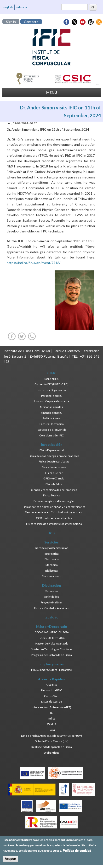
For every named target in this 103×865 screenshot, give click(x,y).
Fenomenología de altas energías (54, 501)
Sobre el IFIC (51, 378)
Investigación (51, 444)
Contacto (31, 22)
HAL (51, 713)
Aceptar (10, 858)
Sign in (11, 22)
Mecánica (52, 564)
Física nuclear (54, 472)
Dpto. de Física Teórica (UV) (52, 741)
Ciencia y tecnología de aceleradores (54, 489)
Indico (51, 718)
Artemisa (51, 684)
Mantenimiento (51, 576)
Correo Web (51, 696)
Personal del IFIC (51, 395)
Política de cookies (77, 850)
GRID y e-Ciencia (53, 478)
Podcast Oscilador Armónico (51, 608)
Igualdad (51, 617)
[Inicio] (51, 47)
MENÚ (51, 92)
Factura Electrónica (52, 423)
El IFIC (52, 373)
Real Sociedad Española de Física (51, 746)
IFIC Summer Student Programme (51, 669)
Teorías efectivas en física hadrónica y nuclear (54, 512)
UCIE (51, 533)
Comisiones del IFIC (51, 435)
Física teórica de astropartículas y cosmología (54, 523)
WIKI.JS (51, 724)
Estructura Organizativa (51, 390)
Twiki (51, 729)
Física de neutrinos (54, 467)
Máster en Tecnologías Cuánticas (51, 649)
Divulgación (51, 585)
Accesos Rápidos (51, 679)
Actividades (51, 596)
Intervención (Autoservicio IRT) (51, 707)
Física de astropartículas (54, 461)
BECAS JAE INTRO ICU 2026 (52, 632)
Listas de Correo (51, 701)
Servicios (51, 542)
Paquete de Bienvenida (51, 429)
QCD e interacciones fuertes (54, 518)
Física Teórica (51, 495)
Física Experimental (52, 450)
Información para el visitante (51, 401)
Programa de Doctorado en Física (51, 654)
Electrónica (52, 559)
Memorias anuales (51, 406)
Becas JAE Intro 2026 (51, 637)
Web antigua (51, 752)
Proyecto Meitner (52, 602)
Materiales (51, 591)
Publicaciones (51, 418)
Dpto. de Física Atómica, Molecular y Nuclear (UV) (51, 735)
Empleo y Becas (52, 664)
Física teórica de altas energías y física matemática (54, 506)
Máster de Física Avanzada (51, 643)
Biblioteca (51, 570)
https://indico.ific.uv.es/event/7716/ (33, 263)
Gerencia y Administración (51, 547)
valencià (21, 7)
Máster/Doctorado (51, 626)
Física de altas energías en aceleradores (54, 455)
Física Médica (54, 484)
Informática (52, 553)
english (8, 7)
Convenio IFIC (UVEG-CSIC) (51, 384)
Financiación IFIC (51, 412)
